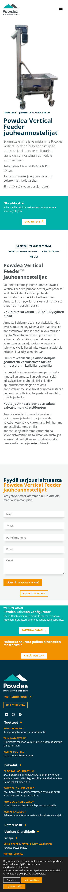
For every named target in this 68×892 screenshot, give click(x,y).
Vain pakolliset (32, 879)
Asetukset (11, 879)
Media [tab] (34, 256)
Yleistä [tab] (22, 246)
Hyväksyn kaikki (14, 886)
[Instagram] (13, 714)
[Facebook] (20, 714)
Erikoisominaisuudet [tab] (24, 251)
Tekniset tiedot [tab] (40, 246)
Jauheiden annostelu (34, 112)
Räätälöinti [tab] (50, 251)
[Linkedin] (6, 714)
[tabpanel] (34, 354)
